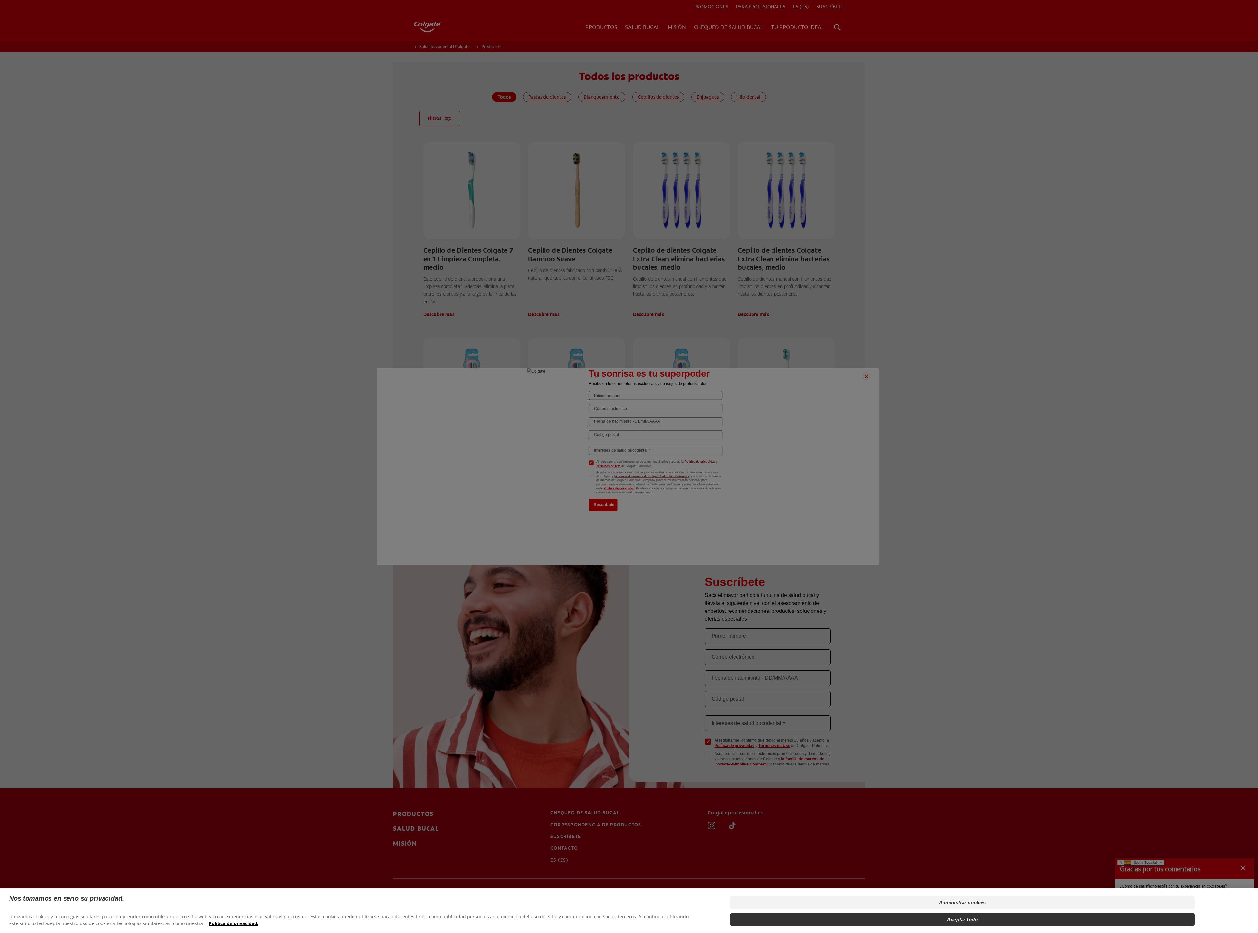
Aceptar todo (962, 919)
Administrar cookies (962, 902)
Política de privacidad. (233, 923)
